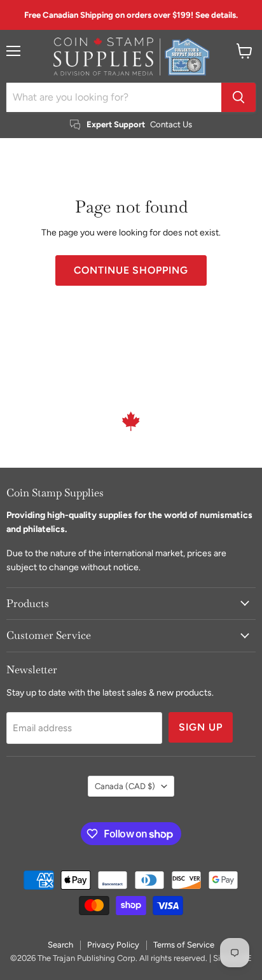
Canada (125, 786)
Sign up (201, 727)
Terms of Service (183, 944)
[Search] (238, 97)
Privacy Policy (113, 944)
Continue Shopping (131, 270)
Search (60, 944)
